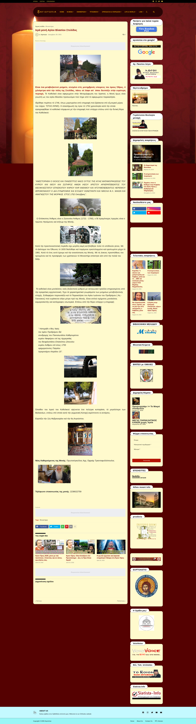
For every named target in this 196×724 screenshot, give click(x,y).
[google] (139, 216)
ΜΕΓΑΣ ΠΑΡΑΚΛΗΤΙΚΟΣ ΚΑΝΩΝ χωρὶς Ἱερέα (144, 421)
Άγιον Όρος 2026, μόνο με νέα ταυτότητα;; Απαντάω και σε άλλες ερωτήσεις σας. (48, 558)
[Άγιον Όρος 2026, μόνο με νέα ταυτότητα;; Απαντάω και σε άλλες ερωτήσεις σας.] (49, 547)
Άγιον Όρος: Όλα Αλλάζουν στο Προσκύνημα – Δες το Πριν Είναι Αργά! (78, 558)
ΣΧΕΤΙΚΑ (42, 1)
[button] (146, 12)
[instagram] (156, 1)
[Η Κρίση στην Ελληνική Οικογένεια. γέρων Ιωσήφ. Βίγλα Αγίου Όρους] (154, 296)
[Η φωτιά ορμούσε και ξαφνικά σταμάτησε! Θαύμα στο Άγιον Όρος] (111, 547)
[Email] (71, 526)
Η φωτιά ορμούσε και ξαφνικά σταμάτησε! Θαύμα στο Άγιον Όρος (110, 557)
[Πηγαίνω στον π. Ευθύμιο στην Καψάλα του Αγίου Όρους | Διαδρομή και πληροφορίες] (137, 185)
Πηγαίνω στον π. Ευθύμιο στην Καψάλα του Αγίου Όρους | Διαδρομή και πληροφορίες (152, 186)
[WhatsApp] (62, 526)
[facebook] (153, 1)
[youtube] (162, 1)
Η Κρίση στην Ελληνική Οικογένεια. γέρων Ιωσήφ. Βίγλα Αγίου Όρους (154, 306)
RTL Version (159, 721)
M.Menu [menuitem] (70, 12)
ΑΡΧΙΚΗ (35, 1)
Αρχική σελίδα (39, 26)
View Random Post (146, 29)
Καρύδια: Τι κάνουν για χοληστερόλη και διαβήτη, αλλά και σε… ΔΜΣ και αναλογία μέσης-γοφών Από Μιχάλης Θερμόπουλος (138, 279)
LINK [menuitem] (140, 12)
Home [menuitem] (62, 12)
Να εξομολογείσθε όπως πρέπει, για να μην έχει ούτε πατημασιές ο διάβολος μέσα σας (138, 307)
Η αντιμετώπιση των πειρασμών (151, 175)
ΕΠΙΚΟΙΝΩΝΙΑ (51, 1)
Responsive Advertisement (80, 46)
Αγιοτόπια (48, 721)
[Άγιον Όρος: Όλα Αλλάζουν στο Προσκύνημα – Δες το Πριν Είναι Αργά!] (80, 547)
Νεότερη (39, 601)
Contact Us (148, 721)
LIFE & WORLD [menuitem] (130, 12)
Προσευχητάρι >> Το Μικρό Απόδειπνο (144, 155)
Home (132, 721)
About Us (140, 721)
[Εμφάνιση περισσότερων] (75, 526)
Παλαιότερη (120, 601)
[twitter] (159, 1)
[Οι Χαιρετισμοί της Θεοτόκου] (137, 167)
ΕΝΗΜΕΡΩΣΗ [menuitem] (81, 12)
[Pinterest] (66, 526)
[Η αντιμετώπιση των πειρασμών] (137, 176)
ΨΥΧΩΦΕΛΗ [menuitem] (94, 12)
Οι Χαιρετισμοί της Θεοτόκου (150, 166)
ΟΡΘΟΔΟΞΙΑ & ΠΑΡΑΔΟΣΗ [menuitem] (111, 12)
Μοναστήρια (49, 26)
